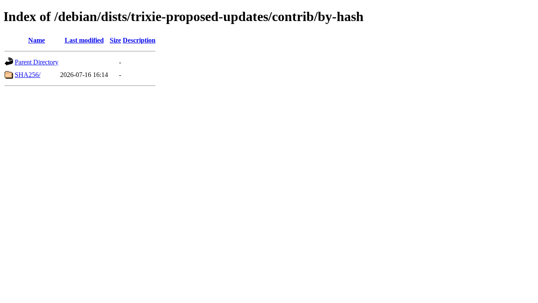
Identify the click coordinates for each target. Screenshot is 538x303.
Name (36, 40)
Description (139, 40)
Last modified (84, 40)
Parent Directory (36, 62)
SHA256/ (27, 74)
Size (115, 40)
